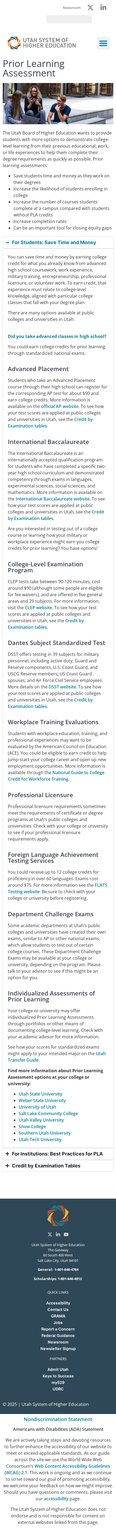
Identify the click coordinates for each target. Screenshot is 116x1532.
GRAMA (58, 1316)
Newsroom (58, 1342)
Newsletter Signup (58, 1348)
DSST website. (63, 687)
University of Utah (37, 1107)
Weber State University (42, 1100)
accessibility (56, 1499)
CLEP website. (39, 608)
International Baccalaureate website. (53, 499)
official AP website (60, 406)
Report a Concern (58, 1329)
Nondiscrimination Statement (58, 1419)
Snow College (32, 1126)
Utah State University (40, 1094)
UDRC (58, 1389)
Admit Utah (58, 1369)
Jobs (58, 1322)
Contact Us (58, 1309)
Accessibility (58, 1303)
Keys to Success (58, 1376)
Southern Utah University (45, 1133)
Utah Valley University (41, 1120)
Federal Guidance (58, 1335)
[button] (103, 43)
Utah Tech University (40, 1139)
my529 (58, 1382)
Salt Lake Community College (48, 1113)
